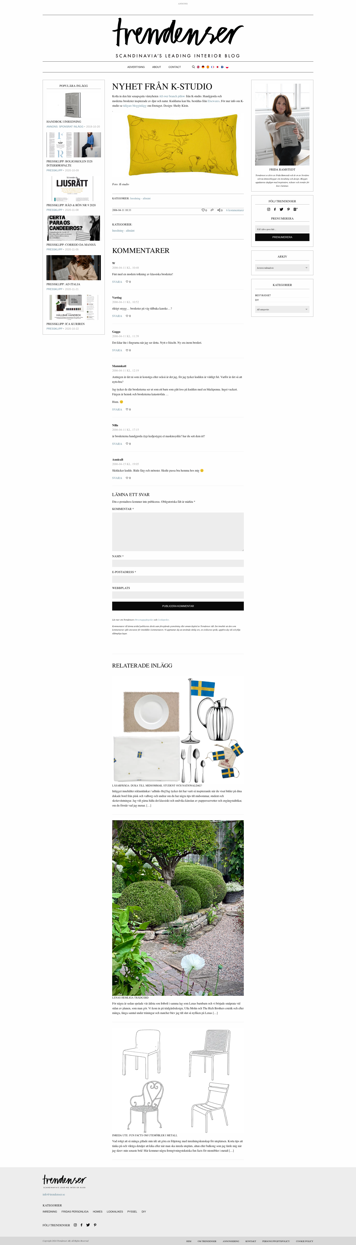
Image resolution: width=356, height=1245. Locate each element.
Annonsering (231, 1241)
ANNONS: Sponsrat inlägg (65, 126)
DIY (257, 300)
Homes (97, 1211)
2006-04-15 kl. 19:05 (125, 464)
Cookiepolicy (163, 619)
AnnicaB (117, 459)
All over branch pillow (172, 96)
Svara (117, 282)
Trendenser (178, 38)
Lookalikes (115, 1211)
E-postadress (124, 572)
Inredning (50, 1211)
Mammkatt (119, 366)
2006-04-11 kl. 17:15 (125, 429)
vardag (117, 297)
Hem (188, 1241)
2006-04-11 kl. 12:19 (125, 370)
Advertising (136, 67)
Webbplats (121, 588)
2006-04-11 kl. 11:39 (125, 336)
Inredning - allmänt (140, 198)
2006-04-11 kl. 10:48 (125, 267)
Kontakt (250, 1241)
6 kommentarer (235, 210)
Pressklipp (54, 170)
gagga (116, 331)
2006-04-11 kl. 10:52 (125, 302)
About (156, 67)
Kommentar (123, 509)
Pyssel (132, 1211)
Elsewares (214, 101)
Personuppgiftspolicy (144, 619)
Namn (118, 556)
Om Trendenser (207, 1241)
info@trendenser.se (54, 1194)
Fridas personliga (75, 1211)
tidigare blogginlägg (134, 105)
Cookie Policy (304, 1241)
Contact (175, 67)
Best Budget (263, 295)
